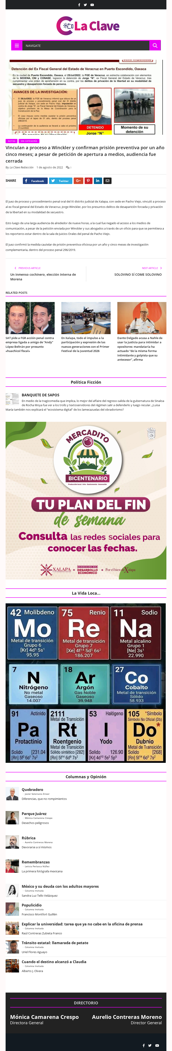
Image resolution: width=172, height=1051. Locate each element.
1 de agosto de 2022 (50, 167)
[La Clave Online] (88, 25)
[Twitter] (85, 5)
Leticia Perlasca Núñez (37, 866)
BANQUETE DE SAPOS (40, 395)
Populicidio (32, 905)
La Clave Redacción (22, 167)
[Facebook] (79, 5)
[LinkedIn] (98, 181)
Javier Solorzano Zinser (37, 793)
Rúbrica (29, 838)
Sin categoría (29, 141)
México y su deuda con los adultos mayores (60, 886)
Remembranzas (36, 862)
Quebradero (32, 789)
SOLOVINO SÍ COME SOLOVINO (138, 274)
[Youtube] (92, 5)
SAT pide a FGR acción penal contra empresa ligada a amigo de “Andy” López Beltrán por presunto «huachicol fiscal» (30, 344)
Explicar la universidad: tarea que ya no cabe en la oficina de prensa (82, 924)
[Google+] (78, 181)
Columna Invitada (34, 890)
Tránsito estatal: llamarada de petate (55, 942)
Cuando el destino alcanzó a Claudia (54, 961)
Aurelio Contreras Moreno (39, 842)
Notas (11, 141)
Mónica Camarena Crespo (38, 817)
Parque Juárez (34, 813)
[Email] (107, 181)
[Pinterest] (88, 181)
